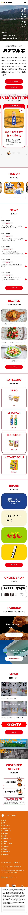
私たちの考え (6, 828)
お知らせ (5, 836)
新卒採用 (16, 862)
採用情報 (5, 849)
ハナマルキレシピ (14, 367)
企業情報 (5, 841)
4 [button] (15, 197)
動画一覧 (14, 732)
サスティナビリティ (8, 844)
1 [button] (9, 153)
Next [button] (26, 155)
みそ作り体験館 (5, 862)
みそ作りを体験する (13, 658)
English (11, 877)
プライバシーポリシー (6, 866)
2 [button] (14, 153)
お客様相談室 (6, 851)
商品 (4, 823)
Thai (16, 877)
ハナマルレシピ (7, 830)
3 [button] (19, 153)
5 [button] (17, 197)
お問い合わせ (6, 854)
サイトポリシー (17, 866)
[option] (14, 125)
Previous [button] (1, 155)
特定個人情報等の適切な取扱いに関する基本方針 (12, 870)
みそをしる (14, 634)
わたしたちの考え (14, 81)
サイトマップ (4, 868)
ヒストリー (5, 846)
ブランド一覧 (14, 564)
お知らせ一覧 (14, 287)
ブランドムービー (14, 87)
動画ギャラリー (7, 838)
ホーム (4, 820)
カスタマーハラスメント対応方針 (9, 872)
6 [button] (19, 197)
